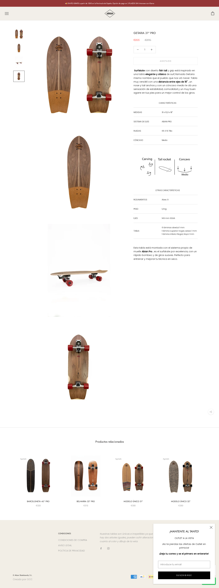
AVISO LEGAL (65, 545)
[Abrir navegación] (7, 13)
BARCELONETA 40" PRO (38, 501)
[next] (209, 477)
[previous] (10, 477)
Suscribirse (184, 575)
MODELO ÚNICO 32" (180, 501)
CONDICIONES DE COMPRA (72, 540)
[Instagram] (108, 548)
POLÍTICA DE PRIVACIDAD (71, 550)
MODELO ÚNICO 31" (133, 501)
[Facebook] (101, 548)
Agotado (166, 61)
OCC (29, 579)
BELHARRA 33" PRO (86, 501)
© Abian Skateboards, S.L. (22, 575)
